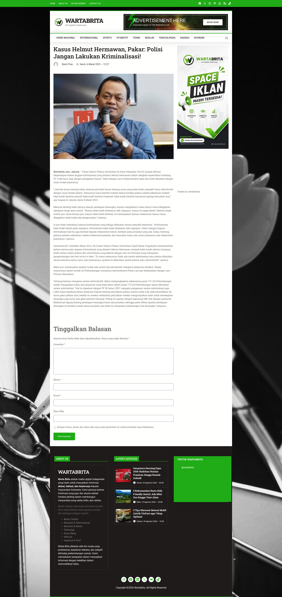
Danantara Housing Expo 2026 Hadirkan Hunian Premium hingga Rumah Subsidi (147, 473)
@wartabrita (187, 467)
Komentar (59, 344)
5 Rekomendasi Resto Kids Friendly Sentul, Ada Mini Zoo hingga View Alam (147, 494)
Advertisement (78, 3)
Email (57, 395)
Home (52, 3)
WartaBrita (84, 20)
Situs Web (58, 411)
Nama (57, 379)
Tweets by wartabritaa (188, 191)
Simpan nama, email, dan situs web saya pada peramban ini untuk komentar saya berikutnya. (105, 427)
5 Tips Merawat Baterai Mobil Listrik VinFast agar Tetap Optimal (149, 513)
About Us (63, 3)
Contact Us (95, 3)
